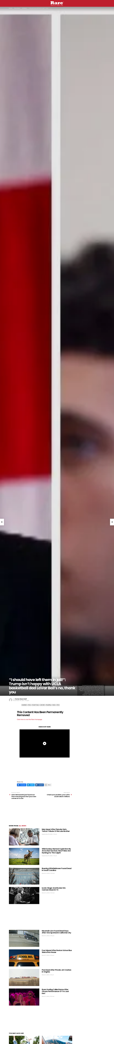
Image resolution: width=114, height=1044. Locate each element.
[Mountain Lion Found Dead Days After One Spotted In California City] (24, 938)
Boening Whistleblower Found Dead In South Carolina (56, 869)
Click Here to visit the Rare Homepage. (29, 719)
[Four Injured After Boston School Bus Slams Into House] (24, 957)
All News (22, 826)
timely (54, 705)
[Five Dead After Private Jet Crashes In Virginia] (24, 977)
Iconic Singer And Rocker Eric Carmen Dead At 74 (54, 889)
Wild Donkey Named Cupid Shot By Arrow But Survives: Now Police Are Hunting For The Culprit (56, 851)
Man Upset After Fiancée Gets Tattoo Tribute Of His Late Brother (56, 830)
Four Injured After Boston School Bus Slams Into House (57, 951)
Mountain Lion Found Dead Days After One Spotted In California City (56, 932)
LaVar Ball (42, 705)
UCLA (58, 705)
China (29, 705)
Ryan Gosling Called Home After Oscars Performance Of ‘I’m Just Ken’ (55, 991)
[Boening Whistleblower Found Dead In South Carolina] (24, 875)
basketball (24, 705)
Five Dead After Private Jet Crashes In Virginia (56, 971)
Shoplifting (48, 705)
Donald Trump (35, 705)
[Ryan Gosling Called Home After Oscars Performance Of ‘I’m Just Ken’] (24, 997)
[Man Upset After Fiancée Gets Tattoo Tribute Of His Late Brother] (24, 836)
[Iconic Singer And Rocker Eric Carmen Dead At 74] (24, 895)
